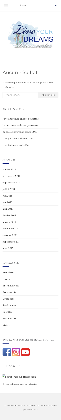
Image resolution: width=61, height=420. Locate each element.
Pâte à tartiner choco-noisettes (21, 118)
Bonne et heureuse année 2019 (20, 131)
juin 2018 (7, 195)
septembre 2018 (12, 182)
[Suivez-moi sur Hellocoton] (19, 376)
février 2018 (9, 215)
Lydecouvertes (18, 384)
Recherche (48, 95)
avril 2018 (8, 208)
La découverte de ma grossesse (20, 125)
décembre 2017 (11, 228)
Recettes (8, 311)
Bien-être (8, 272)
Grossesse (9, 298)
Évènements (9, 292)
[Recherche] (56, 5)
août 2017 (8, 248)
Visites (6, 325)
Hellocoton (32, 384)
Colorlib (43, 405)
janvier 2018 (9, 221)
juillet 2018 (9, 189)
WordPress (32, 409)
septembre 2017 (12, 241)
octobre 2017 (10, 235)
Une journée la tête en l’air (18, 138)
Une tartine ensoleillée (16, 145)
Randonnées (9, 305)
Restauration (10, 318)
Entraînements (11, 285)
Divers (6, 279)
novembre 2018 (11, 175)
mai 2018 (7, 202)
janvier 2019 (9, 169)
